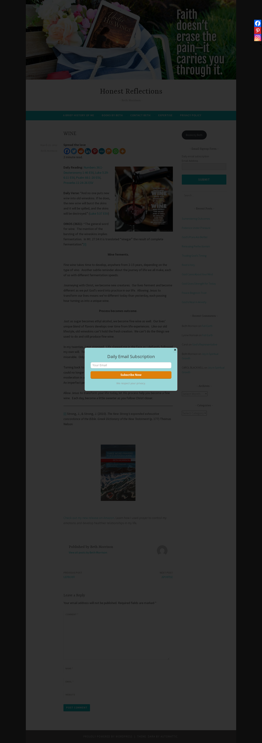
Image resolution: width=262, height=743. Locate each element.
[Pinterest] (257, 30)
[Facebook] (257, 23)
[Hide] (260, 44)
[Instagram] (257, 37)
